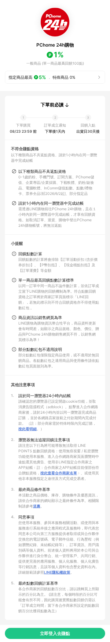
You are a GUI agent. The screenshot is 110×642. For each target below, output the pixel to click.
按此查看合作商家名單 (58, 473)
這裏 (36, 506)
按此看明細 (27, 429)
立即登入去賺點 (55, 633)
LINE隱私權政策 (57, 572)
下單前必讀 (52, 105)
